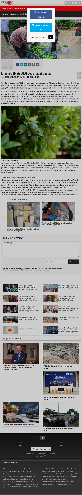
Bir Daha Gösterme (37, 37)
